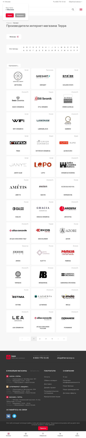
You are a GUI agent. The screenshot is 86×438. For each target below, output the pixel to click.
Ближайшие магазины (16, 371)
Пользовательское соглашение (51, 392)
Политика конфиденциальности (71, 381)
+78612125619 (18, 382)
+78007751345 (29, 382)
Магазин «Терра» (15, 397)
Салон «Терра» (15, 376)
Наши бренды (68, 386)
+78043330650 (19, 393)
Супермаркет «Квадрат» (18, 387)
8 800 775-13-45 (41, 358)
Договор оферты (69, 393)
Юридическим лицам (52, 397)
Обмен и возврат (50, 380)
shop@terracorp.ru (65, 358)
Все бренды (13, 49)
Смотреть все (34, 371)
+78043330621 (19, 405)
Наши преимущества (71, 389)
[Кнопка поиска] (73, 9)
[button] (77, 434)
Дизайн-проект (50, 388)
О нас (65, 377)
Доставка (48, 384)
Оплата (47, 377)
